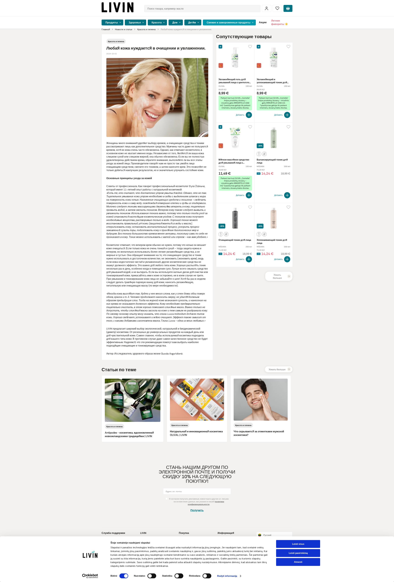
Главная (106, 29)
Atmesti (298, 562)
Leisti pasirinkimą (298, 553)
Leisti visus (298, 544)
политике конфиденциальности (206, 503)
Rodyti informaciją (227, 576)
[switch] (151, 575)
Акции (263, 22)
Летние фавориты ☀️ (279, 22)
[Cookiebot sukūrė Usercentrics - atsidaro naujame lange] (90, 576)
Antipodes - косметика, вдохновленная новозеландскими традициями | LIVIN (129, 434)
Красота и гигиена (146, 29)
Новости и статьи (123, 29)
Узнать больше (277, 276)
